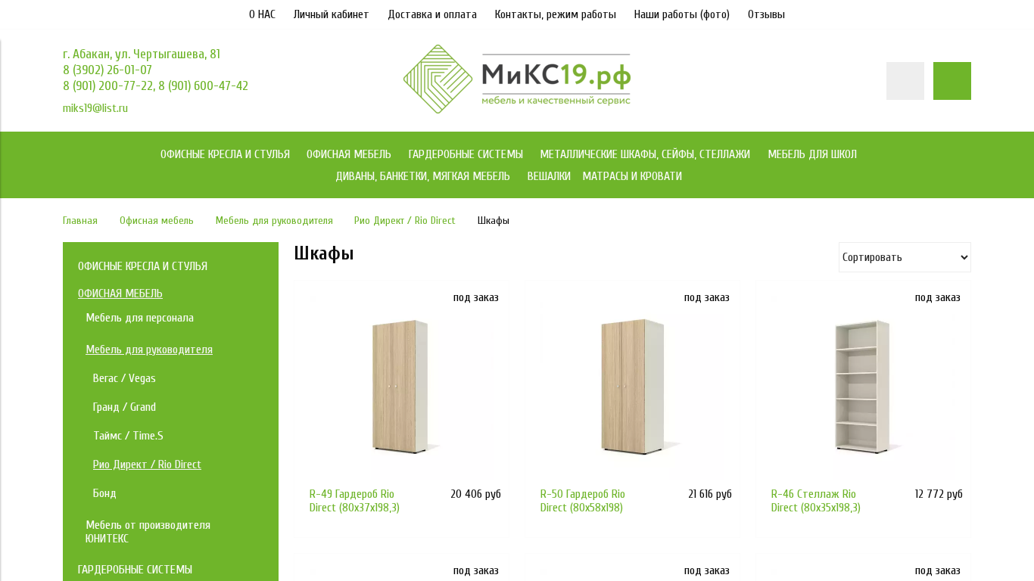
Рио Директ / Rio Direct (405, 220)
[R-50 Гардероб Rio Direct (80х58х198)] (632, 388)
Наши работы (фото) (682, 14)
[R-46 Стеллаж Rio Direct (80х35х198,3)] (863, 388)
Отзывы (766, 14)
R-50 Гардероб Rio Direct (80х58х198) (582, 500)
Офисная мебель (157, 220)
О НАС (262, 14)
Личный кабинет (331, 14)
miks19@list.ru (95, 108)
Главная (80, 220)
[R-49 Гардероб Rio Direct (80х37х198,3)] (402, 388)
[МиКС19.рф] (517, 110)
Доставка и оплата (432, 14)
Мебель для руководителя (274, 220)
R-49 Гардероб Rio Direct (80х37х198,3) (355, 500)
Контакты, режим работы (555, 14)
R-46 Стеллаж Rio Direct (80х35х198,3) (816, 500)
